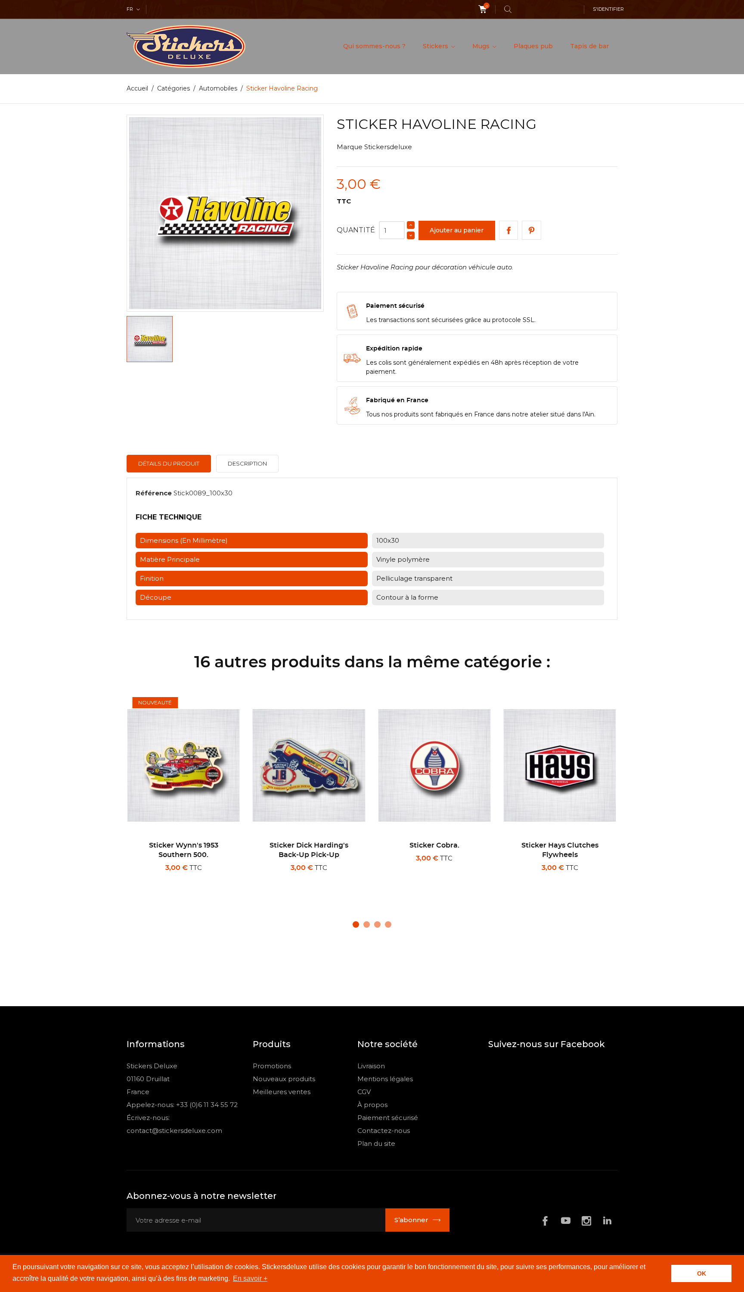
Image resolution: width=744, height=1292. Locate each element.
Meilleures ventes (281, 1092)
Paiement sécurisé (387, 1118)
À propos (372, 1105)
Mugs (481, 46)
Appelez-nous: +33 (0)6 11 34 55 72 (182, 1105)
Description (247, 463)
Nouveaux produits (284, 1079)
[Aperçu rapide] (186, 879)
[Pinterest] (531, 230)
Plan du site (376, 1143)
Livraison (371, 1066)
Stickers (436, 46)
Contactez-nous (383, 1130)
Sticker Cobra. (434, 845)
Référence (154, 493)
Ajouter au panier (457, 230)
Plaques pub (533, 46)
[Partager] (508, 230)
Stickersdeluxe (388, 147)
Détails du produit (168, 463)
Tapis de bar (589, 46)
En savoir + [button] (250, 1278)
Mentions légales (385, 1079)
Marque (350, 147)
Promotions (272, 1066)
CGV (364, 1092)
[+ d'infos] (214, 879)
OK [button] (701, 1273)
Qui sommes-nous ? (374, 46)
